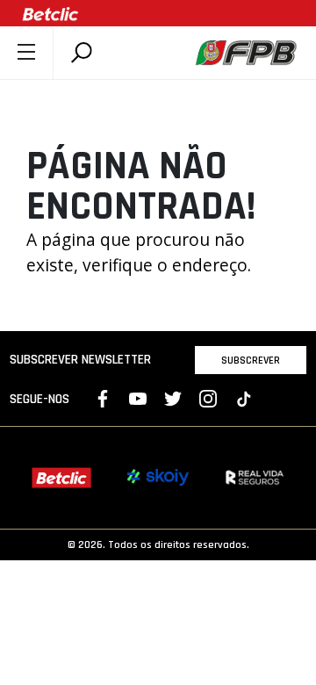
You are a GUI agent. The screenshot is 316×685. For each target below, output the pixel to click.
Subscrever (250, 360)
